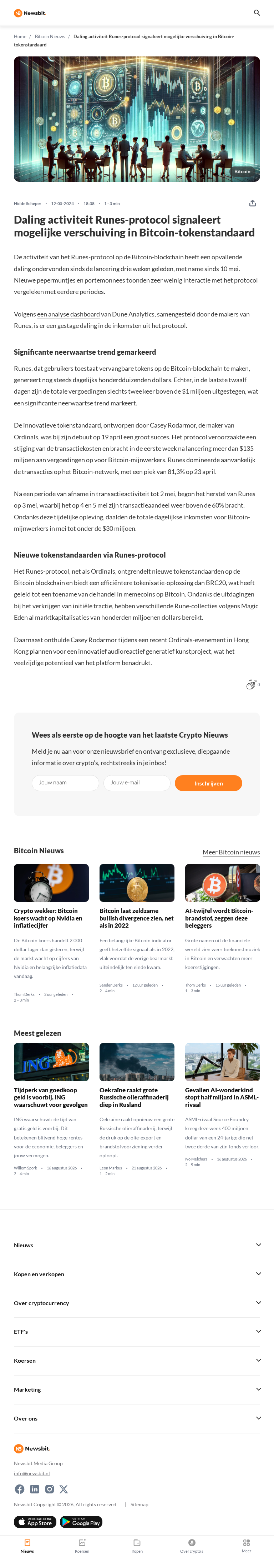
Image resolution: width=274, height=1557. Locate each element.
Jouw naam (53, 782)
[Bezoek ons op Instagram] (49, 1489)
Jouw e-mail (125, 782)
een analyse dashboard (68, 314)
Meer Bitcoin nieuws (231, 852)
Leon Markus (111, 1168)
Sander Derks (111, 985)
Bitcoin (242, 171)
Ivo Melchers (196, 1159)
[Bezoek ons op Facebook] (19, 1489)
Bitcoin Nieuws (50, 36)
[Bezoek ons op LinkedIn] (34, 1489)
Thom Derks (24, 994)
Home (20, 36)
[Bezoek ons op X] (63, 1489)
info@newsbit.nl (32, 1473)
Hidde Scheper (27, 203)
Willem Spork (25, 1168)
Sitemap (139, 1504)
